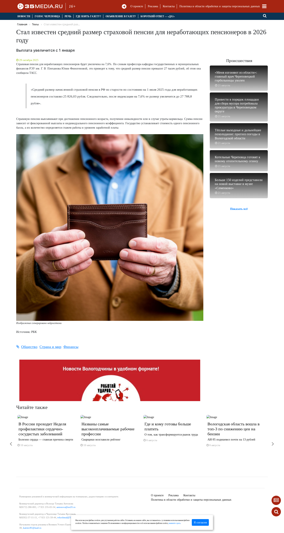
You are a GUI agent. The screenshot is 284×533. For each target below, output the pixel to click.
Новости (23, 16)
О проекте (136, 6)
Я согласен (200, 522)
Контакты (169, 6)
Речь (68, 16)
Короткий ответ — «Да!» (158, 16)
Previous (8, 441)
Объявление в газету (121, 16)
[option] (47, 432)
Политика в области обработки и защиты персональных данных (219, 6)
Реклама (153, 6)
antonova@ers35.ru (66, 507)
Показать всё (239, 209)
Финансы (70, 347)
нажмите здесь (174, 523)
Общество (29, 347)
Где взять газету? (88, 16)
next (269, 441)
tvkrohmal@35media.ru (68, 517)
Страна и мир (50, 347)
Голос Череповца (47, 16)
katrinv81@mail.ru (32, 528)
